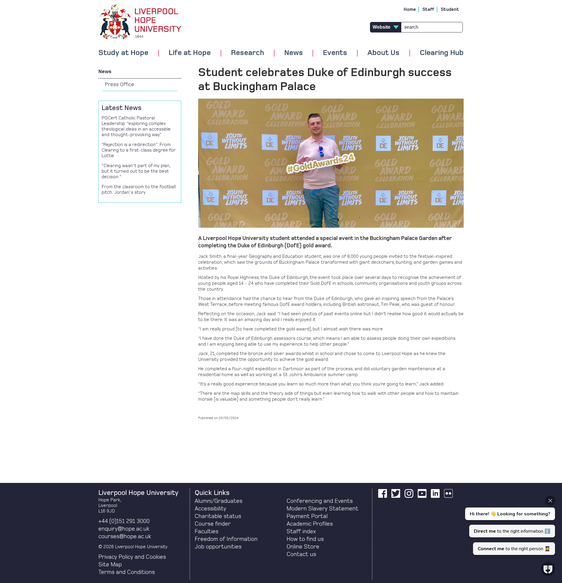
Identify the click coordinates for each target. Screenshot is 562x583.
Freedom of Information (226, 539)
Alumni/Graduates (218, 501)
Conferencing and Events (320, 501)
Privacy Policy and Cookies (132, 557)
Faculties (206, 531)
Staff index (301, 531)
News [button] (293, 53)
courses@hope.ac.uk (124, 536)
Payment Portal (307, 516)
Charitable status (218, 516)
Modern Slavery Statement (322, 509)
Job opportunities (218, 547)
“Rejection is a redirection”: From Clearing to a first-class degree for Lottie (139, 150)
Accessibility (210, 509)
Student (450, 9)
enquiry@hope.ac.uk (123, 529)
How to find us (305, 539)
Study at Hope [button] (123, 53)
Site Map (110, 564)
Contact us (301, 554)
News (104, 71)
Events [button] (335, 53)
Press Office (119, 84)
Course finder (213, 524)
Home (410, 9)
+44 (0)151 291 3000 (124, 521)
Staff (428, 9)
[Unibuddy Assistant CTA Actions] (509, 525)
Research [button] (247, 53)
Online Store (303, 547)
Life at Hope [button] (190, 53)
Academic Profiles (310, 524)
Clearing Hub (442, 53)
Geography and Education (276, 256)
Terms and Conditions (126, 572)
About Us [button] (383, 53)
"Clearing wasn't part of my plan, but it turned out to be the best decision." (136, 171)
